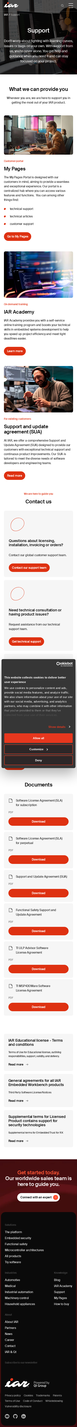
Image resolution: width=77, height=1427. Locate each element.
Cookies (28, 1395)
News (8, 1334)
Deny (38, 760)
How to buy (61, 1304)
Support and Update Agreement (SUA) (41, 877)
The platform (13, 1232)
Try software (13, 1262)
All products (13, 1256)
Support (15, 14)
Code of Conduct (33, 1401)
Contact (10, 1346)
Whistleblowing (54, 1401)
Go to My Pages (17, 236)
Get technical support (26, 642)
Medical (10, 1286)
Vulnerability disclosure (18, 1406)
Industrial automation (19, 1292)
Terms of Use (12, 1401)
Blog (57, 1280)
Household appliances (20, 1304)
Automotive (12, 1280)
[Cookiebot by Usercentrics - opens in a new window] (56, 664)
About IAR (12, 1322)
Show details (56, 726)
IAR (6, 14)
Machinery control (17, 1298)
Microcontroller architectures (24, 1250)
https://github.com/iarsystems (15, 1416)
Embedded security (18, 1238)
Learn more (15, 351)
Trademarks (43, 1395)
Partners (10, 1328)
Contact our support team (29, 568)
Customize (36, 749)
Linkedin (24, 1416)
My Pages (60, 1298)
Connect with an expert (35, 1197)
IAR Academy (63, 1286)
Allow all (38, 738)
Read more (14, 476)
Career (9, 1340)
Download (38, 822)
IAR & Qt (10, 1352)
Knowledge (60, 1272)
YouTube (7, 1416)
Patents (57, 1395)
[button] (62, 5)
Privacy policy (13, 1395)
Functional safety (16, 1244)
